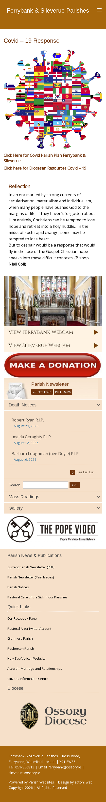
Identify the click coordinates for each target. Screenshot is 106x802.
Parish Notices (18, 587)
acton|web (83, 782)
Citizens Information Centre (27, 678)
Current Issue (42, 392)
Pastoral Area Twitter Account (29, 628)
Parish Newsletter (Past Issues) (30, 577)
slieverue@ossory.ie (24, 772)
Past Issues (63, 392)
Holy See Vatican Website (26, 658)
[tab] (53, 405)
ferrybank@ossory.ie (65, 767)
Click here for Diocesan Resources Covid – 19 (45, 168)
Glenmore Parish (20, 638)
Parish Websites (41, 782)
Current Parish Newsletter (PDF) (30, 567)
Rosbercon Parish (20, 648)
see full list (85, 472)
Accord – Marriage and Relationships (34, 668)
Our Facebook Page (22, 618)
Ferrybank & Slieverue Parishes (48, 10)
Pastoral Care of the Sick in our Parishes (37, 597)
